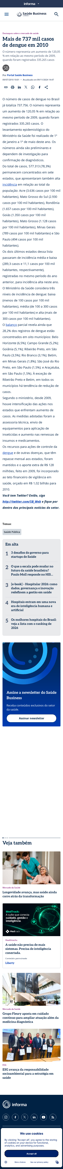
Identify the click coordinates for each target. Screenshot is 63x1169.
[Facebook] (15, 1117)
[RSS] (53, 1117)
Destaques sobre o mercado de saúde (21, 33)
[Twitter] (24, 1117)
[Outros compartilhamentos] (46, 87)
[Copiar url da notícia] (6, 87)
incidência (10, 184)
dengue (8, 453)
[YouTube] (43, 1117)
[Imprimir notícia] (12, 87)
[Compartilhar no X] (26, 87)
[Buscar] (56, 14)
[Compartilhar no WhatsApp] (32, 87)
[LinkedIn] (34, 1117)
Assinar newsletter (31, 718)
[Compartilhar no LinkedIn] (19, 87)
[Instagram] (6, 1117)
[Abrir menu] (7, 14)
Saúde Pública (12, 532)
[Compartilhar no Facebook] (39, 87)
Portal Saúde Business (20, 75)
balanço (11, 325)
